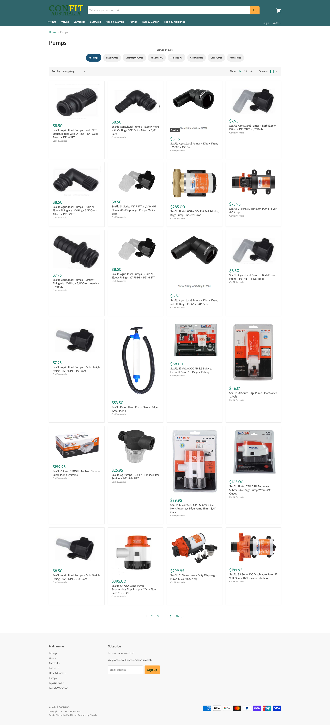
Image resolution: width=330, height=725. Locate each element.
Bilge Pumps (112, 57)
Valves (65, 21)
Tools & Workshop (175, 21)
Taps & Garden (151, 21)
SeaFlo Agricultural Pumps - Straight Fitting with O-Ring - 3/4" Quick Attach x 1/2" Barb (76, 283)
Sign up (152, 670)
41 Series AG (157, 57)
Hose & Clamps (115, 21)
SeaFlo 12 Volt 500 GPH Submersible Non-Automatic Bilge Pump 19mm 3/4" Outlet (193, 508)
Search (52, 706)
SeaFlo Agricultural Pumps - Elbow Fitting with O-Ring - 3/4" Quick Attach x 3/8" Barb (136, 130)
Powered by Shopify (87, 715)
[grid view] (272, 71)
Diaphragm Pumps (134, 57)
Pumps (133, 21)
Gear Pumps (216, 57)
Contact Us (64, 706)
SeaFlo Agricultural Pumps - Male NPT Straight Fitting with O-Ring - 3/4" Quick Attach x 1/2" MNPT (75, 133)
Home (52, 32)
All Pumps (93, 57)
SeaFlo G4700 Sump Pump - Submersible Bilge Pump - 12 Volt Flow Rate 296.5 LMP (134, 589)
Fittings (52, 21)
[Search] (255, 10)
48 (251, 71)
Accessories (235, 57)
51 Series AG (176, 57)
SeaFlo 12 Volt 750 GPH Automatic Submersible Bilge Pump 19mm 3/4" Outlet (250, 490)
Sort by (56, 71)
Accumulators (196, 57)
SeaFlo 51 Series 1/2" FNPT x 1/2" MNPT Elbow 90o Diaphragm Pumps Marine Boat (134, 210)
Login (266, 23)
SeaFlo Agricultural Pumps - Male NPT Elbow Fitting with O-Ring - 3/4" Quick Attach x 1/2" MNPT (75, 210)
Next (179, 616)
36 (245, 71)
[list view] (276, 71)
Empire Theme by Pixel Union (63, 715)
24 (240, 71)
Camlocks (80, 21)
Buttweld (96, 21)
